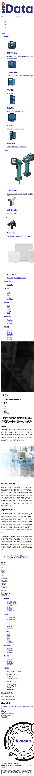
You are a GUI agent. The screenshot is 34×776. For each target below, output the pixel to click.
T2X (28, 236)
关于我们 (6, 327)
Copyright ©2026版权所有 (10, 763)
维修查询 (10, 323)
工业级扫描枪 (12, 190)
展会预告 (10, 337)
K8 (27, 56)
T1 (10, 76)
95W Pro (14, 58)
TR (5, 27)
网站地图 (3, 767)
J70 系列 (9, 195)
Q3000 (9, 236)
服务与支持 (7, 316)
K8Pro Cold (20, 111)
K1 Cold (9, 111)
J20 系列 (9, 194)
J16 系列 (25, 194)
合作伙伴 (10, 339)
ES (5, 30)
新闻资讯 (10, 335)
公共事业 (10, 299)
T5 (8, 76)
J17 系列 (19, 194)
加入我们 (10, 332)
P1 (8, 93)
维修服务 (10, 320)
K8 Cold (14, 111)
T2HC (9, 129)
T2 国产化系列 (11, 147)
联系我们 (10, 334)
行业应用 (6, 288)
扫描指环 (10, 285)
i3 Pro (30, 56)
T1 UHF (13, 236)
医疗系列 (10, 126)
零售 (8, 292)
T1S (16, 76)
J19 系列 (14, 194)
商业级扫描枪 (12, 210)
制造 (8, 295)
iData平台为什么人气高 (15, 556)
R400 (8, 278)
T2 (18, 76)
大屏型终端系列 (12, 72)
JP (4, 26)
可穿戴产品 (7, 281)
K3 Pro (20, 56)
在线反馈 (10, 321)
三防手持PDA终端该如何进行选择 (18, 557)
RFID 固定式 (11, 274)
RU (5, 23)
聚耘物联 (20, 706)
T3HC (12, 129)
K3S (11, 56)
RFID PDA (11, 233)
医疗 (8, 297)
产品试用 (3, 33)
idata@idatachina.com (6, 715)
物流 (8, 293)
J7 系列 (14, 213)
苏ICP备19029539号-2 (7, 765)
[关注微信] (4, 717)
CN (5, 20)
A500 (11, 278)
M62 (31, 76)
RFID (5, 217)
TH (5, 24)
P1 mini (11, 93)
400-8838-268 (4, 713)
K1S (8, 56)
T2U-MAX (24, 236)
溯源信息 (14, 706)
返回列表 (3, 562)
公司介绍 (10, 330)
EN (5, 21)
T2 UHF (18, 236)
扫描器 (6, 150)
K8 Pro (24, 56)
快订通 (25, 706)
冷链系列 (10, 108)
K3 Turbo (15, 56)
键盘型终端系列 (12, 53)
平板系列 (10, 90)
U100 (21, 278)
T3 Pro (28, 76)
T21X (24, 76)
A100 (24, 278)
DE (5, 28)
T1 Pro (13, 76)
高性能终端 (11, 143)
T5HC (22, 129)
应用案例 (6, 302)
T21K (20, 76)
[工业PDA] (17, 12)
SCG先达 (9, 706)
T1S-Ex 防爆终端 (21, 147)
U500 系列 (17, 278)
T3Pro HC (17, 129)
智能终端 (6, 36)
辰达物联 (3, 706)
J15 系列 (30, 194)
